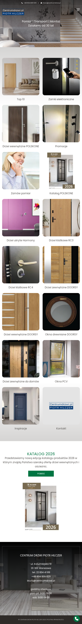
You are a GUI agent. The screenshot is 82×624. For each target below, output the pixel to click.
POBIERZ (41, 473)
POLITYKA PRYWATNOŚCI (55, 620)
